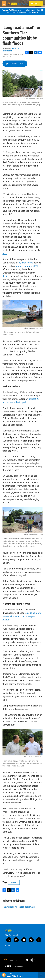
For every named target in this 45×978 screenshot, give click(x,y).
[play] (3, 975)
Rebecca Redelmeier (10, 49)
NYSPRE (14, 882)
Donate (37, 4)
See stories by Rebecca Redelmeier (18, 906)
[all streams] (41, 975)
